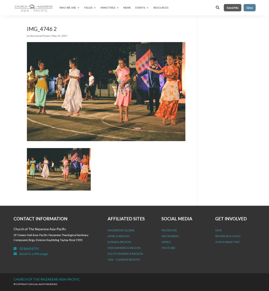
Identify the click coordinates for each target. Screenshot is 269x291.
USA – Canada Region (124, 259)
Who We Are (67, 7)
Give (249, 7)
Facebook (169, 230)
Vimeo (166, 242)
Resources (161, 7)
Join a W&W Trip (227, 242)
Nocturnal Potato (40, 35)
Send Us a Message (33, 254)
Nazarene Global (121, 230)
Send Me (232, 7)
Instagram (170, 236)
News (127, 7)
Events (140, 7)
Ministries (108, 7)
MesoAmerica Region (124, 247)
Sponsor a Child (227, 236)
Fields (88, 7)
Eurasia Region (119, 242)
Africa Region (118, 236)
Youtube (168, 247)
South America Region (125, 253)
